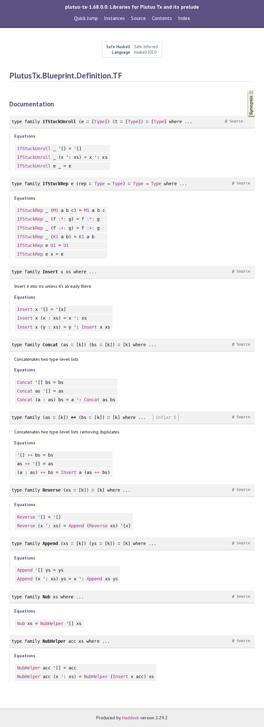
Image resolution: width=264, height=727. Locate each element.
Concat (25, 382)
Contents (162, 18)
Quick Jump (86, 18)
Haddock (130, 718)
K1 (55, 236)
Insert (25, 309)
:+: (62, 228)
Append (76, 525)
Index (184, 18)
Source (138, 18)
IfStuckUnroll (34, 148)
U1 (53, 245)
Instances (114, 18)
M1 (55, 210)
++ (30, 455)
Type (99, 121)
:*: (62, 219)
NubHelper (51, 623)
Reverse (26, 517)
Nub (21, 623)
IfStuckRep (30, 210)
